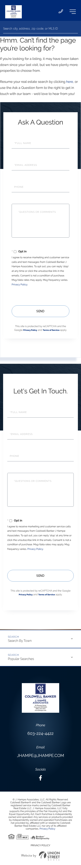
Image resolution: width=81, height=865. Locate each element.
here (69, 82)
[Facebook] (40, 778)
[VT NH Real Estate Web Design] (40, 855)
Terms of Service (51, 330)
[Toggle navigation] (73, 12)
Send (40, 311)
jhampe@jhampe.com (40, 755)
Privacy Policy (19, 284)
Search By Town (20, 641)
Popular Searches (21, 659)
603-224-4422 (40, 733)
